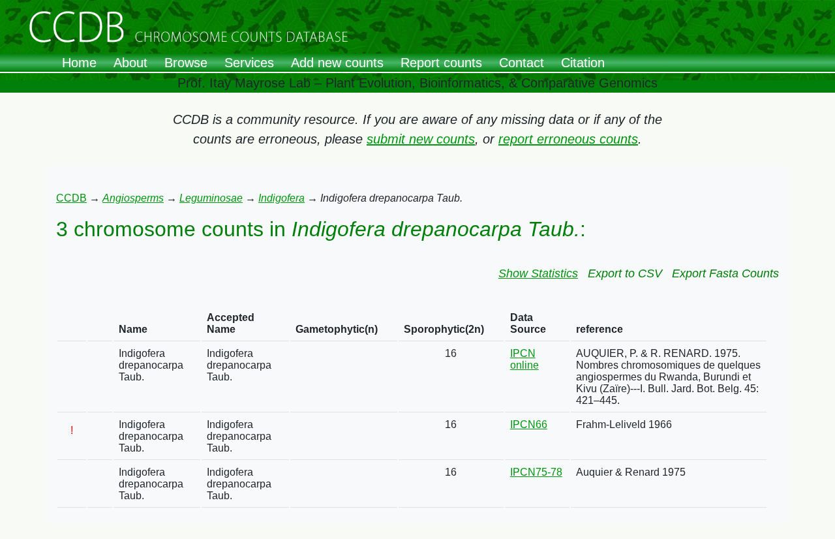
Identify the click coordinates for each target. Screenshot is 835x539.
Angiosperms (133, 198)
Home (79, 62)
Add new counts (337, 62)
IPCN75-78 (536, 472)
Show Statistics (538, 273)
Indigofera (281, 198)
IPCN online (524, 359)
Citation (583, 62)
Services (249, 62)
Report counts (441, 62)
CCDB (71, 198)
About (130, 62)
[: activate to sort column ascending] (71, 324)
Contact (521, 62)
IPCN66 (528, 424)
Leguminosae (211, 198)
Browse (185, 62)
